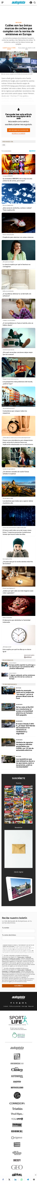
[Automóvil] (17, 1076)
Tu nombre (5, 927)
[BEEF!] (17, 1160)
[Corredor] (17, 1103)
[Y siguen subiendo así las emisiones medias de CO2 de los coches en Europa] (4, 675)
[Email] (34, 1179)
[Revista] (18, 804)
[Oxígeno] (17, 1138)
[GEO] (17, 1167)
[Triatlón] (17, 1109)
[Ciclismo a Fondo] (17, 1125)
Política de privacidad (15, 1006)
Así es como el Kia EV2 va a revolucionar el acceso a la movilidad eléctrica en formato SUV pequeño (25, 711)
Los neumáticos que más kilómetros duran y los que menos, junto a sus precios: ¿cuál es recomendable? (25, 763)
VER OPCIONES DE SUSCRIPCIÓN (18, 130)
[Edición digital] (18, 888)
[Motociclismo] (17, 1087)
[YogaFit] (17, 1119)
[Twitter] (9, 1179)
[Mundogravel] (17, 1174)
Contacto (5, 1006)
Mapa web (31, 1006)
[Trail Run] (17, 1114)
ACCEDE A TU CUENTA (18, 133)
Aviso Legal (21, 957)
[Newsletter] (18, 849)
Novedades (19, 704)
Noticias (19, 22)
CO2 (4, 145)
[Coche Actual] (17, 1056)
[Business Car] (17, 1063)
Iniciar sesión (31, 2)
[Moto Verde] (17, 1082)
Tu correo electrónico (9, 935)
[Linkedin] (15, 1179)
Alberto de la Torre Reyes (9, 48)
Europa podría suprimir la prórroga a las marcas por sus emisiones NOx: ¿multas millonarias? (22, 666)
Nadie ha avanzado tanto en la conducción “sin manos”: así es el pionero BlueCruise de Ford (25, 694)
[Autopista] (18, 2)
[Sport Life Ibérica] (18, 1020)
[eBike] (17, 1153)
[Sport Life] (17, 1095)
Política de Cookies (15, 958)
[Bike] (17, 1131)
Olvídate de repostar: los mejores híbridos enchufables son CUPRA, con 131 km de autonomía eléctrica (25, 746)
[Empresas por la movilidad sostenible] (18, 1035)
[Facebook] (3, 1179)
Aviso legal (24, 1006)
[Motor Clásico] (17, 1069)
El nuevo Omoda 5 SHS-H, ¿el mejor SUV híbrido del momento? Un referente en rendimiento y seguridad (25, 728)
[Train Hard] (17, 1144)
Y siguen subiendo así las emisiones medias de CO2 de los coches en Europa (22, 677)
